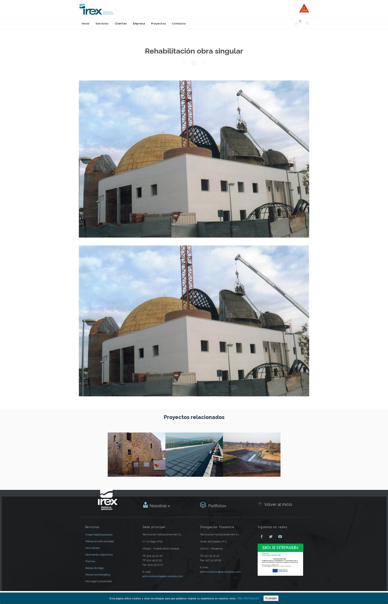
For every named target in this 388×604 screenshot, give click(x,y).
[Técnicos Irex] (96, 9)
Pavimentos (92, 547)
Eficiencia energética (97, 574)
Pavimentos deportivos (99, 554)
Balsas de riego (94, 567)
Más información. (248, 598)
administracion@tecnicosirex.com (162, 576)
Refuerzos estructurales (99, 541)
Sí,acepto (271, 598)
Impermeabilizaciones (98, 534)
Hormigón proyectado (98, 581)
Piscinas (90, 561)
